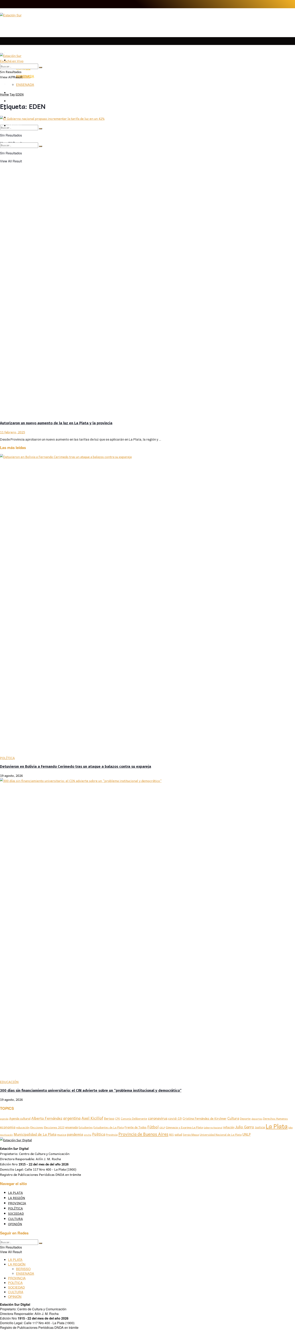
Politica (98, 1134)
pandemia (75, 1134)
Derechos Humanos (275, 1118)
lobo (290, 1127)
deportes (256, 1119)
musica (61, 1134)
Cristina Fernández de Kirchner (205, 1118)
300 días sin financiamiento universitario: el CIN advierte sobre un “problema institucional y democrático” (90, 1090)
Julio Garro (244, 1127)
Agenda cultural (20, 1118)
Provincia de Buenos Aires (143, 1134)
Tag (12, 94)
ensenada (71, 1127)
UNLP (246, 1134)
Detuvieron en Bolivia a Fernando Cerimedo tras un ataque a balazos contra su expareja (75, 766)
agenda (4, 1119)
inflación (228, 1127)
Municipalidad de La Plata (35, 1134)
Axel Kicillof (92, 1118)
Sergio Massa (191, 1134)
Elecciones (36, 1127)
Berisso (109, 1118)
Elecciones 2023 (54, 1127)
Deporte (245, 1118)
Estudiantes (86, 1127)
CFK (117, 1118)
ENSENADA (25, 84)
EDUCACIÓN (9, 1081)
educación (23, 1127)
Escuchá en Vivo (11, 60)
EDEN (19, 94)
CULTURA (15, 1218)
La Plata (277, 1126)
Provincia (112, 1134)
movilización (6, 1134)
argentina (72, 1118)
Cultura (233, 1118)
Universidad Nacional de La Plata (221, 1134)
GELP (162, 1127)
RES (171, 1134)
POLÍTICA (7, 757)
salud (178, 1134)
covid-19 (175, 1118)
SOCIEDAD (16, 1213)
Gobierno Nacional (213, 1127)
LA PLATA (15, 52)
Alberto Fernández (46, 1118)
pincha (87, 1134)
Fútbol (153, 1127)
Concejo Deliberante (134, 1118)
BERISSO (23, 76)
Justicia (260, 1127)
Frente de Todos (135, 1127)
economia (7, 1127)
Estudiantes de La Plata (109, 1127)
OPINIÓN (15, 1223)
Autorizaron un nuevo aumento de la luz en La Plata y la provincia (56, 423)
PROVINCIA (17, 1203)
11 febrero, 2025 (12, 432)
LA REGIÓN (16, 1197)
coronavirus (157, 1118)
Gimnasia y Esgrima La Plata (184, 1127)
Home (4, 94)
